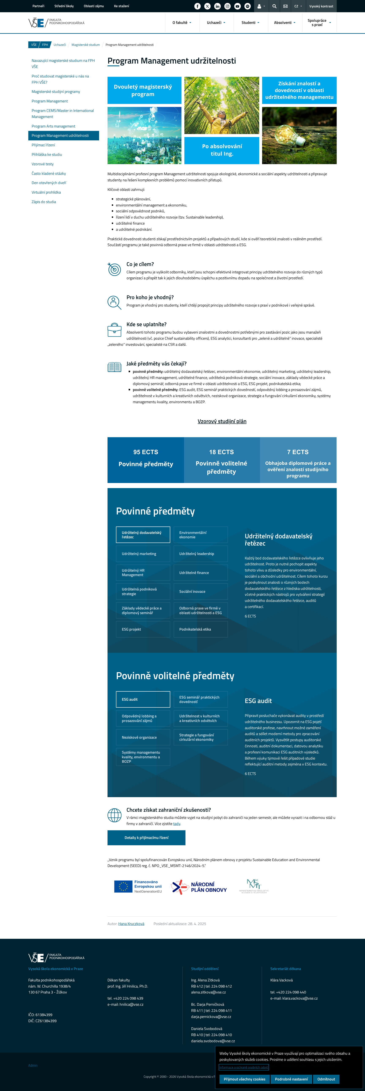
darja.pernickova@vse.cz (211, 1016)
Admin (33, 1065)
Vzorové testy (43, 164)
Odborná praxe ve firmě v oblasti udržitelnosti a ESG (200, 610)
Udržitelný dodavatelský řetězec (141, 535)
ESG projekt (131, 629)
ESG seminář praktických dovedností (199, 699)
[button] (197, 6)
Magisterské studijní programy (56, 91)
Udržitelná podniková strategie (139, 591)
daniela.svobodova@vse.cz (213, 1041)
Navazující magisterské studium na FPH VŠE (63, 63)
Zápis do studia (44, 202)
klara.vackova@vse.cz (300, 998)
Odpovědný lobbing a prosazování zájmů (139, 718)
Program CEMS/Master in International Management (63, 113)
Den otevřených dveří (49, 183)
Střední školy (64, 5)
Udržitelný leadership (196, 553)
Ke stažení (121, 5)
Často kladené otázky (49, 173)
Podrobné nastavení (291, 1079)
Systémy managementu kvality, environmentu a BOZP (141, 756)
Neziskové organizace (139, 737)
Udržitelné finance (194, 572)
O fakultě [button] (180, 22)
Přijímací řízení (43, 145)
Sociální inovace (192, 591)
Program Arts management (53, 126)
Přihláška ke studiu (47, 154)
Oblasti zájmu (94, 5)
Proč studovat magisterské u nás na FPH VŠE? (60, 79)
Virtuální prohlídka (46, 192)
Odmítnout (326, 1079)
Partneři (38, 5)
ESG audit (130, 699)
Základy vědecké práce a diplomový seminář (142, 610)
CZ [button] (296, 6)
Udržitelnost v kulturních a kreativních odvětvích (199, 718)
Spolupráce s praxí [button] (317, 22)
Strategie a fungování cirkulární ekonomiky (196, 737)
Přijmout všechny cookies (244, 1079)
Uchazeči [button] (214, 22)
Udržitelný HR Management (133, 572)
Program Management (50, 101)
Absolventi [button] (282, 22)
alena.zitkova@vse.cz (208, 992)
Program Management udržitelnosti (60, 135)
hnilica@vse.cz (131, 1004)
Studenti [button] (248, 22)
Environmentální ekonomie (192, 535)
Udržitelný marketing (139, 553)
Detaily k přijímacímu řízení (146, 837)
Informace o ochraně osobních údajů (243, 1067)
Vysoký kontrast (321, 6)
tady (176, 823)
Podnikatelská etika (195, 629)
